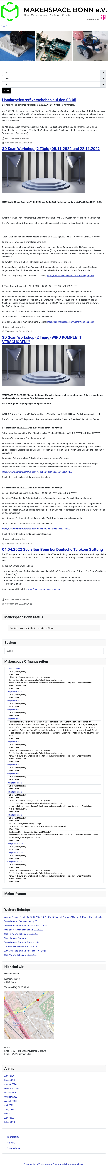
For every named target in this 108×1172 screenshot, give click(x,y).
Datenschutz (13, 1148)
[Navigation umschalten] (4, 27)
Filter (6, 90)
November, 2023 (11, 1092)
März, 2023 (9, 1122)
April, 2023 (9, 1118)
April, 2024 (9, 1076)
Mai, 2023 (9, 1113)
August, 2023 (10, 1101)
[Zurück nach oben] (103, 1167)
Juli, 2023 (8, 1105)
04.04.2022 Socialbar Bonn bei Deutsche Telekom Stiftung (52, 549)
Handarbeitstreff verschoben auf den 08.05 (39, 100)
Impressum (13, 1137)
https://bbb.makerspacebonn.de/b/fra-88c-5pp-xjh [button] (70, 322)
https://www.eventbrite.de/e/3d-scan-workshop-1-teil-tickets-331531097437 (37, 472)
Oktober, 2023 (10, 1097)
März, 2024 (9, 1080)
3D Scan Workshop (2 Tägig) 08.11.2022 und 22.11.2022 (51, 148)
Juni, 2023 (9, 1109)
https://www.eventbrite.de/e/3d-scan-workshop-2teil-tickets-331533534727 (37, 528)
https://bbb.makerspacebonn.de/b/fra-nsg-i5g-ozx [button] (70, 275)
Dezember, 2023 (11, 1088)
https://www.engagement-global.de (44, 589)
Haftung (11, 1142)
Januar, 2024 (10, 1084)
